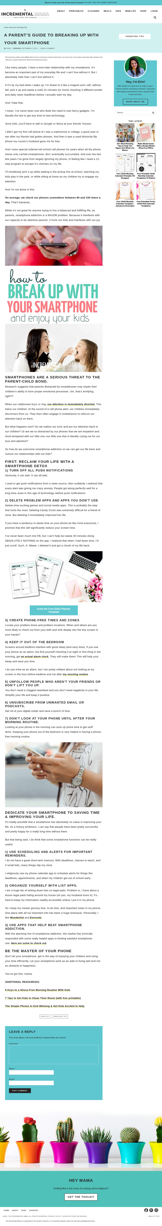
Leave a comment (47, 48)
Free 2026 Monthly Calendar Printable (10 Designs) (125, 176)
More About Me (135, 102)
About (15, 1210)
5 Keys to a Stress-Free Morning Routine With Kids (37, 989)
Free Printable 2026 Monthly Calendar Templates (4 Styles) (146, 176)
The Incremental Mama (25, 14)
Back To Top (154, 1216)
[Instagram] (156, 1210)
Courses (33, 1210)
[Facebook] (146, 1210)
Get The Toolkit (81, 1196)
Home (6, 1210)
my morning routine (75, 674)
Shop (23, 1210)
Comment (13, 1044)
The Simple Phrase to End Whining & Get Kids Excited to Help (44, 1006)
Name (12, 1068)
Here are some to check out (28, 943)
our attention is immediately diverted (71, 404)
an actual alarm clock (34, 656)
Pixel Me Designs (79, 1216)
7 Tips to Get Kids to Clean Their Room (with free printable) (43, 998)
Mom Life (45, 1016)
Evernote (35, 917)
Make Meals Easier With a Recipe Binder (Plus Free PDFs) (146, 146)
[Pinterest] (151, 1210)
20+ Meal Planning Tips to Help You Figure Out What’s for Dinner (125, 147)
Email (12, 1079)
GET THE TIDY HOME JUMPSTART (81, 3)
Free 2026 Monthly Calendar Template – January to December (125, 203)
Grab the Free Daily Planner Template (53, 610)
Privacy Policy (54, 1216)
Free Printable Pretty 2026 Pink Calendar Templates (146, 203)
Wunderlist (17, 917)
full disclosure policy (40, 60)
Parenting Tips (135, 36)
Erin (9, 48)
